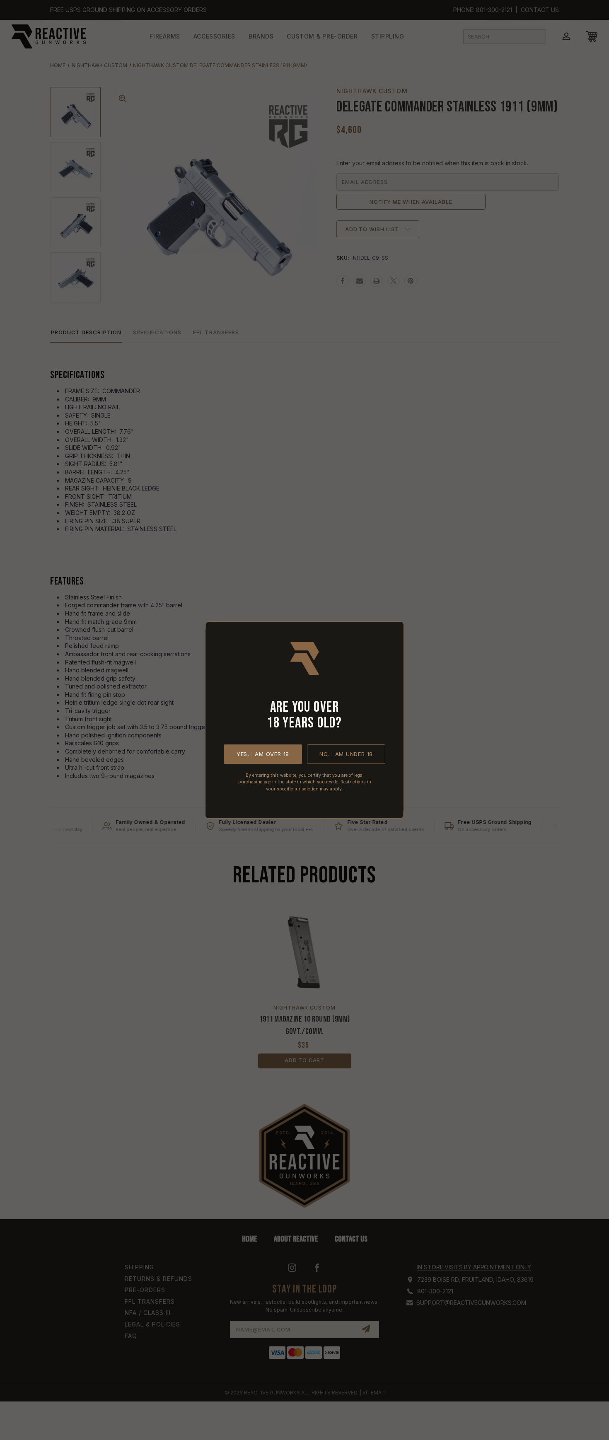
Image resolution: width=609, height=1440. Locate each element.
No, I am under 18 (346, 754)
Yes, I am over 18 (263, 754)
